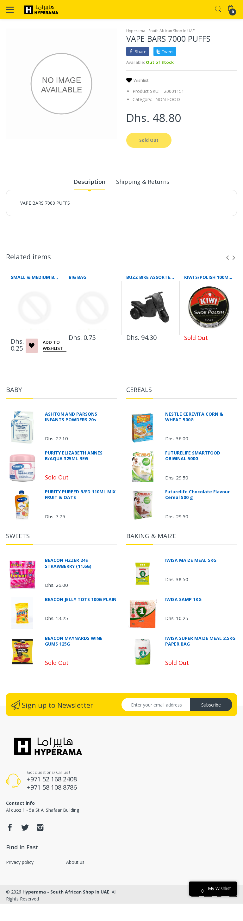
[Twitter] (25, 829)
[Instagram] (40, 829)
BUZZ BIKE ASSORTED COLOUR (150, 277)
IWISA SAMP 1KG (183, 599)
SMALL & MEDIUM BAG (35, 277)
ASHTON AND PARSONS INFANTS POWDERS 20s (71, 417)
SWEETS (18, 536)
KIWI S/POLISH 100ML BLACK (208, 277)
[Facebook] (10, 829)
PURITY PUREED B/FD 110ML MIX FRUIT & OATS (80, 494)
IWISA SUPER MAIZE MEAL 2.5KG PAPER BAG (200, 641)
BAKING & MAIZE (151, 536)
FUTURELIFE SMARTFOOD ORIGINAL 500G (192, 455)
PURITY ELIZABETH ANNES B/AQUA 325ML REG (74, 455)
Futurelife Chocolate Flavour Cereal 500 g (197, 494)
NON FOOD (167, 99)
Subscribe (211, 705)
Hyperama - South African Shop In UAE (160, 30)
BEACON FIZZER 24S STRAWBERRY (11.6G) (68, 563)
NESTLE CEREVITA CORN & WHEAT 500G (194, 417)
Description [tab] (89, 181)
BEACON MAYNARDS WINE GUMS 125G (74, 641)
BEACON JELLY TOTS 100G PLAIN (80, 599)
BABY (14, 389)
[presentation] (227, 257)
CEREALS (139, 389)
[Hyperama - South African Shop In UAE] (40, 9)
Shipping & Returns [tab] (142, 181)
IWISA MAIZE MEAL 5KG (190, 560)
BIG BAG (77, 277)
